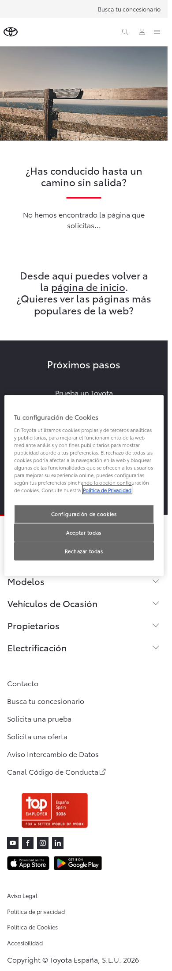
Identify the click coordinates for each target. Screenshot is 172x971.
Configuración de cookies (84, 513)
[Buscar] (125, 32)
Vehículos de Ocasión (52, 603)
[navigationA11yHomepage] (11, 32)
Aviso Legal (22, 895)
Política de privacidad (36, 911)
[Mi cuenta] (142, 32)
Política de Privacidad (107, 489)
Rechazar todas (84, 550)
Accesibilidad (25, 943)
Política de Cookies (32, 927)
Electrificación (37, 647)
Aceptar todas (83, 532)
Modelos (26, 581)
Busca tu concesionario (129, 9)
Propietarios (33, 625)
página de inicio (88, 286)
